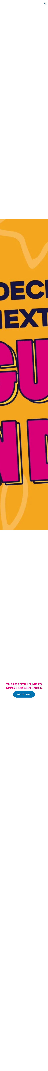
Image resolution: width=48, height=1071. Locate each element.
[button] (45, 3)
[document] (24, 535)
